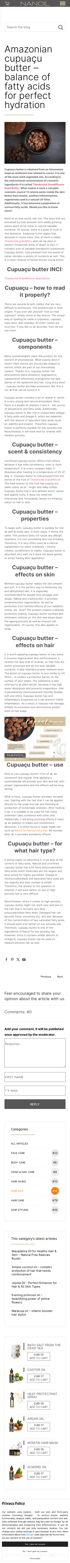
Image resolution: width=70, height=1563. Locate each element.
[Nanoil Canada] (35, 3)
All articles (19, 1143)
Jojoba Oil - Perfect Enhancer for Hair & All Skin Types (34, 1284)
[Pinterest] (12, 959)
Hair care (34, 1200)
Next (60, 976)
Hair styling (34, 1209)
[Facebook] (6, 959)
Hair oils (34, 1190)
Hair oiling (34, 1181)
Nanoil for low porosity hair (31, 830)
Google (30, 1534)
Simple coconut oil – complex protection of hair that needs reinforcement (32, 1270)
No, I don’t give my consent (35, 1551)
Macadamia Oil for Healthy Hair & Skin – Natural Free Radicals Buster (34, 1254)
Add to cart (39, 1358)
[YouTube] (24, 959)
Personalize (35, 1558)
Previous (46, 976)
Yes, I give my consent (35, 1544)
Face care (34, 1153)
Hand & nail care (34, 1172)
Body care (34, 1162)
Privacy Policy (13, 1503)
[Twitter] (18, 959)
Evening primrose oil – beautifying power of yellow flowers (31, 1298)
